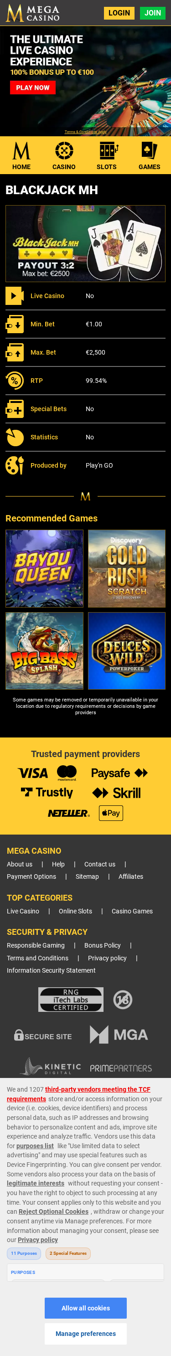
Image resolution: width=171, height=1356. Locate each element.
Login (119, 13)
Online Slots (75, 911)
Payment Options (31, 877)
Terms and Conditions (37, 958)
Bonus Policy (102, 945)
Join (153, 13)
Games (150, 166)
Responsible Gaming (36, 945)
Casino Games (132, 911)
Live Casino (23, 911)
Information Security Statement (51, 970)
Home (21, 166)
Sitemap (87, 877)
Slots (107, 166)
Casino (64, 166)
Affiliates (131, 877)
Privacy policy (107, 958)
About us (19, 864)
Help (58, 864)
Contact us (99, 864)
